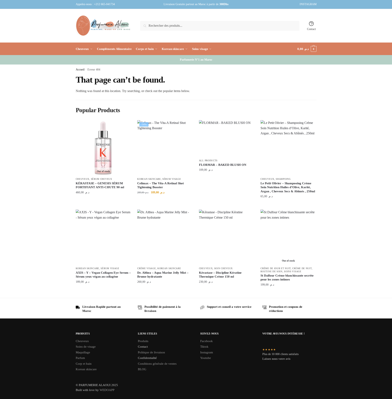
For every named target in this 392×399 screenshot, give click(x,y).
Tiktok (204, 346)
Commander (165, 201)
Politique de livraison (151, 352)
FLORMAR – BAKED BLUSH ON (222, 164)
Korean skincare (86, 369)
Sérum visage (171, 179)
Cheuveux (83, 179)
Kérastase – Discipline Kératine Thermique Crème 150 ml (220, 274)
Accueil (80, 69)
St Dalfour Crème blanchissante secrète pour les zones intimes (287, 277)
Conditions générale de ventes (157, 363)
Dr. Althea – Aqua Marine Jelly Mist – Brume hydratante (162, 274)
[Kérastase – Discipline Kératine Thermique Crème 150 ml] (227, 237)
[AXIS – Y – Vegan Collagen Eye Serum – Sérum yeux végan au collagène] (103, 237)
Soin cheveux (223, 268)
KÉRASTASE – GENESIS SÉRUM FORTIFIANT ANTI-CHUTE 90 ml (100, 185)
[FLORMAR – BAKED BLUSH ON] (227, 138)
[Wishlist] (125, 126)
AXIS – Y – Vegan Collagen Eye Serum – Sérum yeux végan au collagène (103, 274)
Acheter (226, 178)
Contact (311, 29)
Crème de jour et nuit (276, 268)
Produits (143, 341)
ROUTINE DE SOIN (272, 271)
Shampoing (283, 179)
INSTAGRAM (308, 4)
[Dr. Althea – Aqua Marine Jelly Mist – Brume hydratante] (165, 237)
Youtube (205, 358)
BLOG (142, 369)
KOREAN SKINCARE (149, 179)
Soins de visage (86, 346)
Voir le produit (103, 201)
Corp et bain (84, 363)
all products (208, 160)
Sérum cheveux (101, 179)
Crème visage (146, 268)
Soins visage (292, 271)
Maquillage (83, 352)
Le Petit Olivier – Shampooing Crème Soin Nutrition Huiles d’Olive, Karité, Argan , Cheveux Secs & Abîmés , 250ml (288, 187)
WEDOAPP (107, 390)
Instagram (206, 352)
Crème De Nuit (302, 268)
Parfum (80, 358)
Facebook (206, 341)
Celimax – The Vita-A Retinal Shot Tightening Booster (160, 185)
